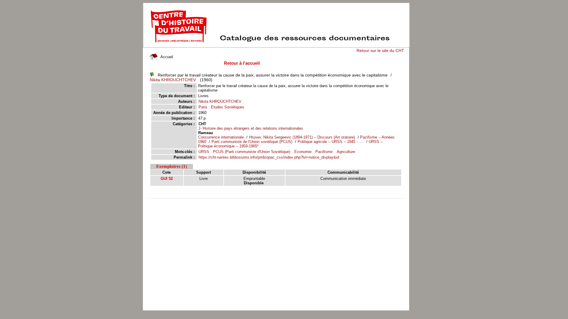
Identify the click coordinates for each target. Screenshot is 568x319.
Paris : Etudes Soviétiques (221, 107)
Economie (303, 151)
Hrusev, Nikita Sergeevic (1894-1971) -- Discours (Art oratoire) (302, 137)
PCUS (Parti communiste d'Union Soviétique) (251, 151)
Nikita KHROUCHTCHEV (173, 79)
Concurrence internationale (221, 137)
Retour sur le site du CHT (380, 50)
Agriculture (346, 151)
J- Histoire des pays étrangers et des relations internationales (250, 128)
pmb (277, 202)
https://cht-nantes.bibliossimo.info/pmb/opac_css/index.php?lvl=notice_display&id (269, 157)
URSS (204, 151)
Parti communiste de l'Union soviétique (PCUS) (252, 141)
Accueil (166, 57)
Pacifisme (324, 151)
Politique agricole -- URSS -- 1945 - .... (331, 141)
